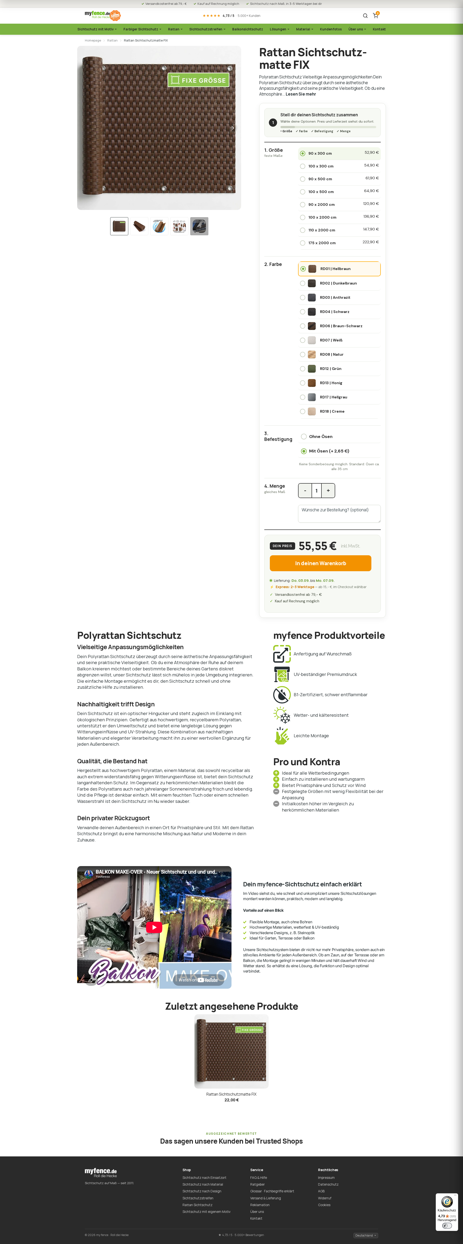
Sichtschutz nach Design (202, 1191)
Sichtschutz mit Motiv (95, 29)
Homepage (93, 40)
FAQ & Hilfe (258, 1177)
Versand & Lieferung (265, 1198)
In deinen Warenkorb (320, 563)
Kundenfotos (331, 29)
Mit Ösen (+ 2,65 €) (329, 451)
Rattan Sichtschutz (197, 1205)
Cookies (324, 1205)
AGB (321, 1191)
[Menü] (455, 1196)
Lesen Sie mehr (301, 94)
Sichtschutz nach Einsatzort (204, 1177)
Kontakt (379, 29)
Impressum (326, 1177)
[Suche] (365, 15)
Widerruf (324, 1198)
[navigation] (119, 226)
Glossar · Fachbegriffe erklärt (272, 1191)
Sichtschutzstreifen (205, 29)
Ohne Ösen (321, 436)
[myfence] (103, 15)
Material (303, 29)
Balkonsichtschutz (247, 29)
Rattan (173, 29)
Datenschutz (328, 1184)
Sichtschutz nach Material (203, 1184)
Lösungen (278, 29)
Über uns (355, 29)
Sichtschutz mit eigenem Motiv (207, 1211)
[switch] (447, 1226)
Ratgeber (257, 1184)
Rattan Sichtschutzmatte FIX (231, 1094)
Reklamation (260, 1205)
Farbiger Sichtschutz (140, 29)
